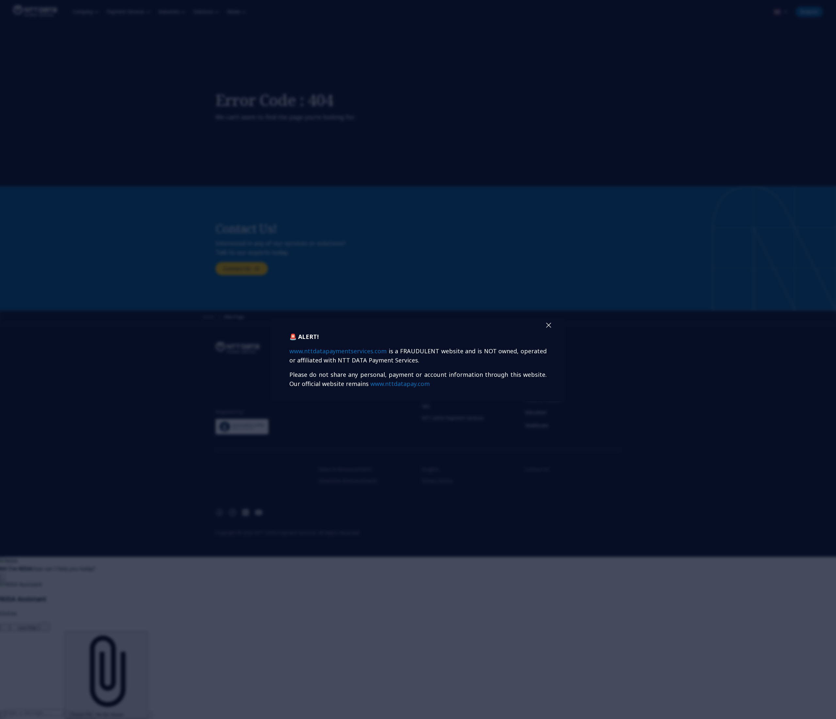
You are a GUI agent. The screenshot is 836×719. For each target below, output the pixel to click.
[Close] (549, 324)
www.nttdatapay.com (400, 384)
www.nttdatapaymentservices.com (338, 351)
